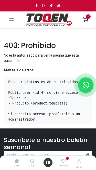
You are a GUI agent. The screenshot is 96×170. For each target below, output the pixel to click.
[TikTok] (51, 5)
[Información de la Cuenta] (79, 161)
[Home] (17, 161)
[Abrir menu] (48, 163)
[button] (87, 155)
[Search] (32, 161)
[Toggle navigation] (11, 20)
